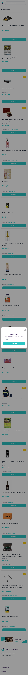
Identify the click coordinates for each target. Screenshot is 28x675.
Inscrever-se (14, 343)
